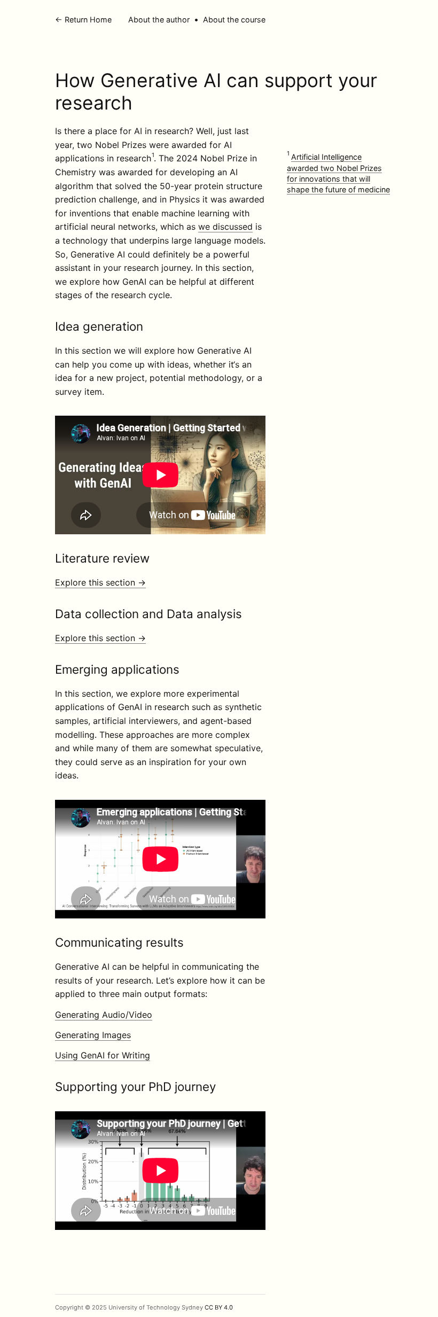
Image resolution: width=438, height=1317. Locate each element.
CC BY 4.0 (219, 1307)
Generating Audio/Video (103, 1014)
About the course (234, 19)
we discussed (225, 226)
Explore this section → (100, 582)
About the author (159, 19)
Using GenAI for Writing (102, 1055)
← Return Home (83, 19)
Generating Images (93, 1035)
